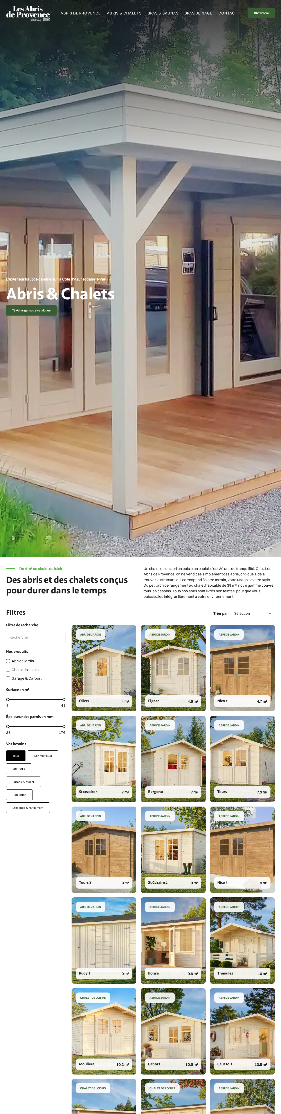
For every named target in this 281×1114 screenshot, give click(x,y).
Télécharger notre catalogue (31, 310)
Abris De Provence (81, 13)
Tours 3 (85, 882)
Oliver (84, 700)
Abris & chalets (124, 13)
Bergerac (156, 791)
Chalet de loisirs (93, 997)
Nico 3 (222, 882)
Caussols (224, 1063)
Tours (222, 791)
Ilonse (153, 973)
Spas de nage (198, 13)
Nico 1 (222, 700)
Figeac (153, 700)
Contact (228, 13)
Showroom (261, 13)
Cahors (154, 1063)
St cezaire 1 (88, 791)
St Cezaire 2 (158, 882)
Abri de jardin (90, 634)
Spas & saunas (163, 13)
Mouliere (86, 1063)
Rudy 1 (84, 973)
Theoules (225, 973)
